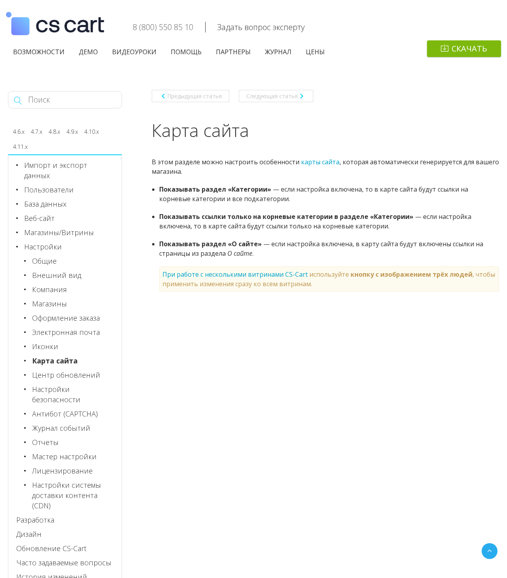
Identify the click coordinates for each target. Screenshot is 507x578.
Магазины (49, 303)
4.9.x (72, 131)
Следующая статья (272, 96)
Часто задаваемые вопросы (63, 562)
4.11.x (20, 146)
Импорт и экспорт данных (55, 170)
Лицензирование (62, 470)
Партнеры (233, 52)
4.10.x (91, 131)
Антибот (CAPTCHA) (65, 413)
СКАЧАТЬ (469, 48)
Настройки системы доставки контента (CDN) (66, 495)
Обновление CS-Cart (51, 548)
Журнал (278, 52)
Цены (315, 52)
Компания (49, 289)
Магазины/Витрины (59, 232)
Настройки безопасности (56, 394)
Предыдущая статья (194, 96)
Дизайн (29, 534)
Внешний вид (56, 275)
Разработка (35, 520)
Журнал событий (61, 428)
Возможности (39, 52)
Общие (44, 261)
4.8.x (54, 131)
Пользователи (49, 189)
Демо (88, 52)
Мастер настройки (64, 456)
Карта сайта (55, 360)
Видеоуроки (134, 52)
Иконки (45, 346)
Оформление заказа (66, 318)
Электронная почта (66, 332)
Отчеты (45, 442)
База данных (45, 204)
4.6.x (19, 131)
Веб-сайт (39, 218)
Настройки (43, 246)
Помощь (186, 52)
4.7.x (36, 131)
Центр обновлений (66, 375)
